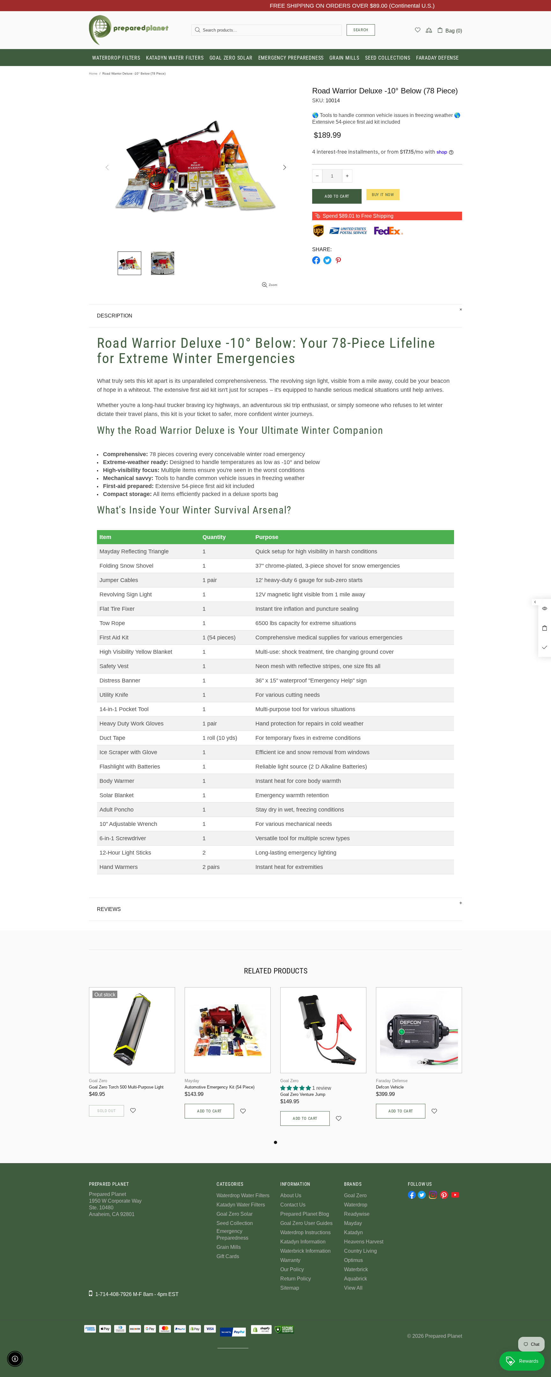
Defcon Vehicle (390, 1087)
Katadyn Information (303, 1241)
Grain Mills (229, 1247)
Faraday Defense (392, 1080)
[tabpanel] (132, 1058)
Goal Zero (98, 1080)
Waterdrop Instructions (305, 1232)
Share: (322, 249)
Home (93, 73)
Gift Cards (228, 1256)
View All (353, 1288)
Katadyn (353, 1232)
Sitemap (289, 1288)
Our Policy (292, 1269)
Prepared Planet (129, 30)
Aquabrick (355, 1278)
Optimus (353, 1260)
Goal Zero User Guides (306, 1223)
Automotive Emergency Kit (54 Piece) (219, 1087)
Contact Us (292, 1204)
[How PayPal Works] (233, 1332)
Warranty (290, 1260)
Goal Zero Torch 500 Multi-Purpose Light (126, 1087)
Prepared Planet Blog (304, 1214)
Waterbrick (356, 1269)
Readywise (357, 1214)
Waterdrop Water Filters (243, 1195)
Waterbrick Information (305, 1251)
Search (360, 29)
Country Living (360, 1251)
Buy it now (383, 194)
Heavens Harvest (363, 1241)
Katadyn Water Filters (241, 1204)
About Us (290, 1195)
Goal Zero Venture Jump (302, 1094)
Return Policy (295, 1278)
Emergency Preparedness (232, 1234)
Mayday (192, 1080)
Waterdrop (355, 1204)
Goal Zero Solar (235, 1214)
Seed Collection (235, 1223)
